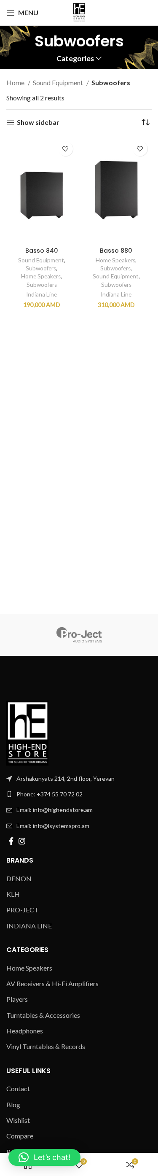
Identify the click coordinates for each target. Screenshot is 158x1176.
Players (17, 999)
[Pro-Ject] (79, 635)
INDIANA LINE (29, 926)
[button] (44, 1157)
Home (16, 82)
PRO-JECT (22, 910)
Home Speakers (41, 276)
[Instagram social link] (22, 841)
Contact (18, 1088)
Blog (13, 1104)
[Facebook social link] (11, 841)
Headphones (24, 1031)
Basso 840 (41, 250)
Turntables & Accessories (43, 1015)
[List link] (79, 794)
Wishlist (18, 1120)
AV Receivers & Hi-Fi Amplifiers (52, 983)
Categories (75, 58)
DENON (19, 878)
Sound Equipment (58, 82)
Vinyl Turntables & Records (45, 1046)
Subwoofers (41, 268)
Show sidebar (38, 123)
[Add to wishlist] (65, 148)
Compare (19, 1136)
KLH (13, 894)
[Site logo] (79, 12)
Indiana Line (41, 294)
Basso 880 (116, 250)
